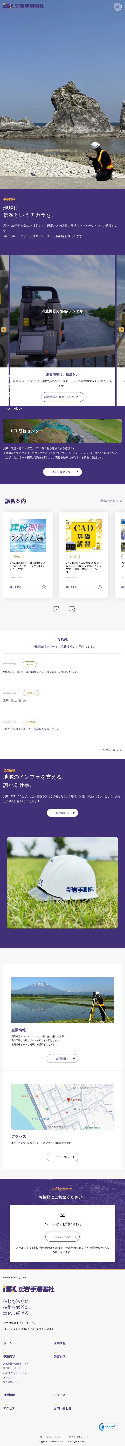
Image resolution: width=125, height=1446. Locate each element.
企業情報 (60, 1343)
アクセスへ (62, 1157)
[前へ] (56, 609)
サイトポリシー (77, 1437)
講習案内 (60, 1356)
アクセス (9, 1408)
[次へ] (72, 609)
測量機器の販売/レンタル (60, 397)
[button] (3, 329)
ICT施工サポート (12, 1368)
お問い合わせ (62, 1408)
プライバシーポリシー (51, 1437)
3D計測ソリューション (15, 1372)
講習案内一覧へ (109, 500)
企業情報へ (62, 1058)
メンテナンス (10, 1377)
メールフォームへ (61, 1237)
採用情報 (9, 1395)
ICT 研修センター (62, 472)
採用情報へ (62, 813)
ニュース (60, 1395)
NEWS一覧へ (110, 750)
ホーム (7, 1343)
